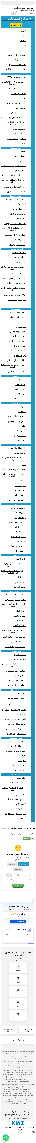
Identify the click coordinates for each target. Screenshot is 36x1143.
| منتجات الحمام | (16, 445)
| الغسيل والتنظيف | (16, 738)
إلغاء (33, 838)
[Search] (13, 13)
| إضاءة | (16, 376)
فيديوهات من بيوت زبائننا (9, 1030)
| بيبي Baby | (16, 555)
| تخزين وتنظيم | (16, 74)
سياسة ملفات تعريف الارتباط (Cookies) (18, 1115)
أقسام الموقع (18, 8)
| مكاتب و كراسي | (16, 196)
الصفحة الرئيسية (23, 864)
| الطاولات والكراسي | (16, 249)
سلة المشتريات (29, 8)
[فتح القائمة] (33, 1132)
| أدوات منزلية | (16, 309)
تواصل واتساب (18, 886)
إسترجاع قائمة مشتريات (26, 10)
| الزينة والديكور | (16, 403)
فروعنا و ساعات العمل (27, 1030)
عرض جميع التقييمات (18, 921)
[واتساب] (6, 1137)
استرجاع (26, 838)
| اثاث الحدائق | (16, 690)
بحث (9, 874)
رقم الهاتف (30, 834)
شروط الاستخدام (11, 1112)
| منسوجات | (16, 504)
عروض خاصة (18, 869)
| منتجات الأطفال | (16, 591)
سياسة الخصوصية (24, 1112)
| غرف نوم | (16, 27)
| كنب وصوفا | (16, 148)
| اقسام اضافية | (16, 774)
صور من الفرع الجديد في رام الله (18, 1040)
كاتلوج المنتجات (18, 18)
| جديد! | (16, 23)
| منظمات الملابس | (16, 651)
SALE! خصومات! (16, 25)
